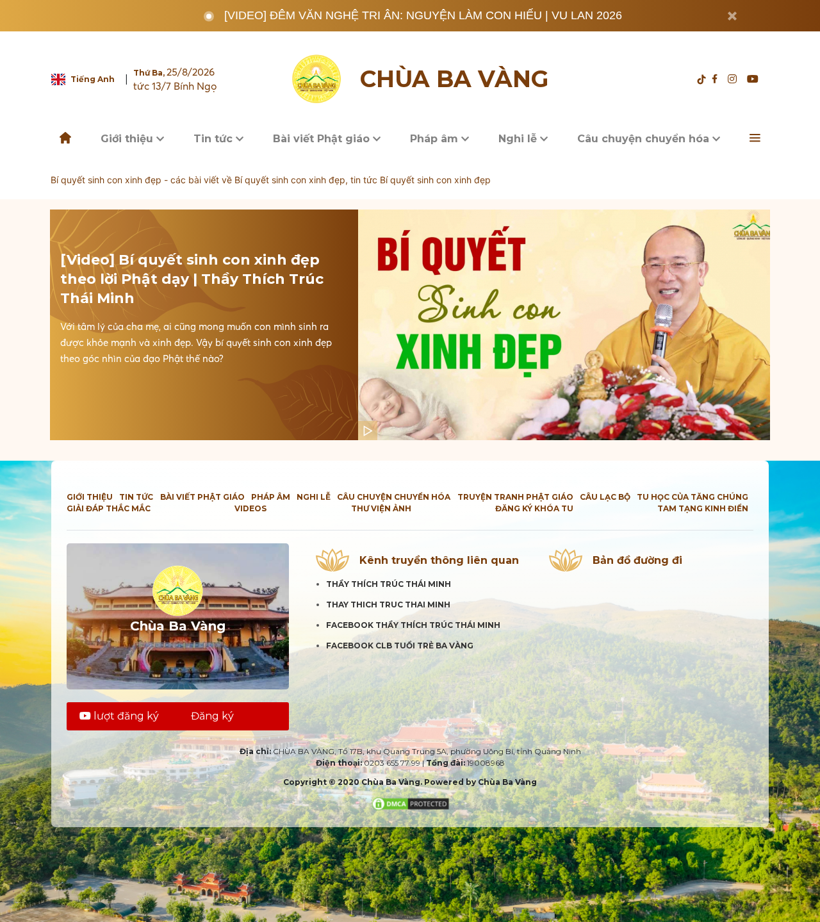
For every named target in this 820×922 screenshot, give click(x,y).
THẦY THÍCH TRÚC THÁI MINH (388, 584)
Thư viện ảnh (381, 508)
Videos (250, 508)
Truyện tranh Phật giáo (515, 497)
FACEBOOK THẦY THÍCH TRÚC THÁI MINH (413, 625)
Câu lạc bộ (605, 497)
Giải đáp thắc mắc (109, 508)
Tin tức (214, 139)
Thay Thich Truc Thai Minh (388, 604)
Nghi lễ (519, 139)
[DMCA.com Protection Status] (410, 803)
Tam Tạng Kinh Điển (702, 508)
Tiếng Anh (92, 79)
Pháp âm (435, 139)
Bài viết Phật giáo (323, 139)
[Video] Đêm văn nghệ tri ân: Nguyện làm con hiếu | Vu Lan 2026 (423, 15)
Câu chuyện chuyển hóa (644, 139)
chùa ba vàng (454, 79)
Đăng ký (212, 716)
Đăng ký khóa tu (534, 508)
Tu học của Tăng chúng (692, 497)
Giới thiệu (128, 139)
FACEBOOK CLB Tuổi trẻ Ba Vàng (399, 645)
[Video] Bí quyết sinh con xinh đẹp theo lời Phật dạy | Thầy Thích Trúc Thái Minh (192, 279)
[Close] (732, 16)
